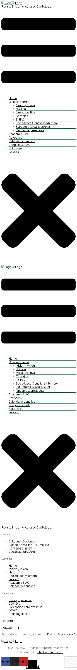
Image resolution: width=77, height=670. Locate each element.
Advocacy (15, 137)
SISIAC (20, 119)
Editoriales (15, 148)
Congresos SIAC (19, 145)
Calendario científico (22, 141)
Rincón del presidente (30, 130)
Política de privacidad (61, 634)
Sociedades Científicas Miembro (37, 123)
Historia (21, 109)
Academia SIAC (19, 134)
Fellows (14, 152)
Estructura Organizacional (33, 126)
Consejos (22, 116)
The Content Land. (50, 652)
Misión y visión (25, 105)
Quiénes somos (19, 102)
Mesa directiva (25, 112)
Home (13, 98)
